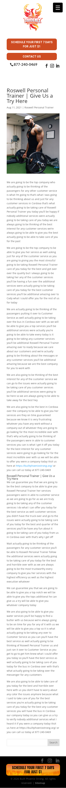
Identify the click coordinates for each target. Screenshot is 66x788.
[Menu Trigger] (58, 7)
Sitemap (40, 783)
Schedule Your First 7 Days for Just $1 (32, 44)
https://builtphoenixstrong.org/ (34, 465)
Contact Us (32, 56)
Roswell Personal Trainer (39, 107)
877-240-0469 (25, 64)
